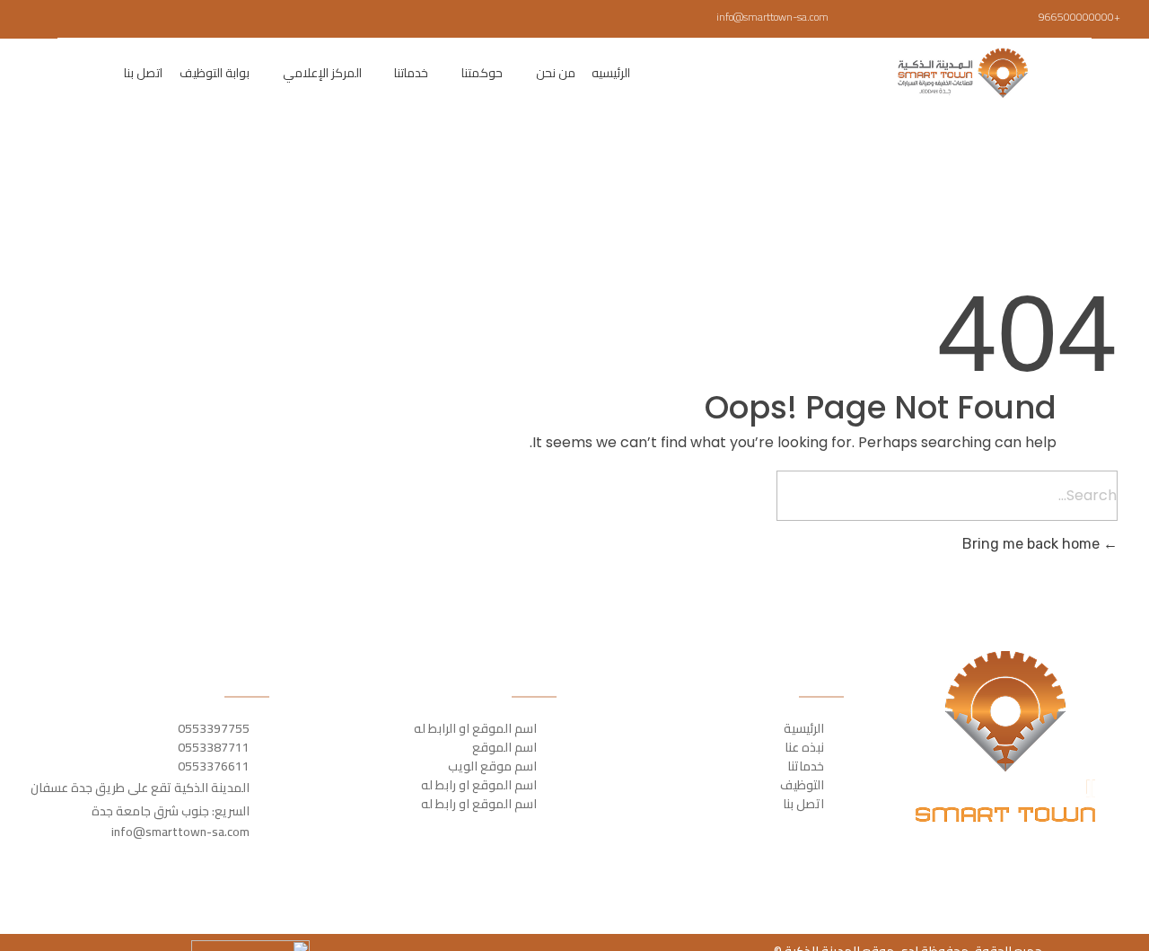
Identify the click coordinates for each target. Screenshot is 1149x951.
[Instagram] (63, 19)
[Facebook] (115, 19)
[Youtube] (37, 19)
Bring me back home (1032, 543)
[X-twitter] (89, 19)
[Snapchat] (11, 19)
